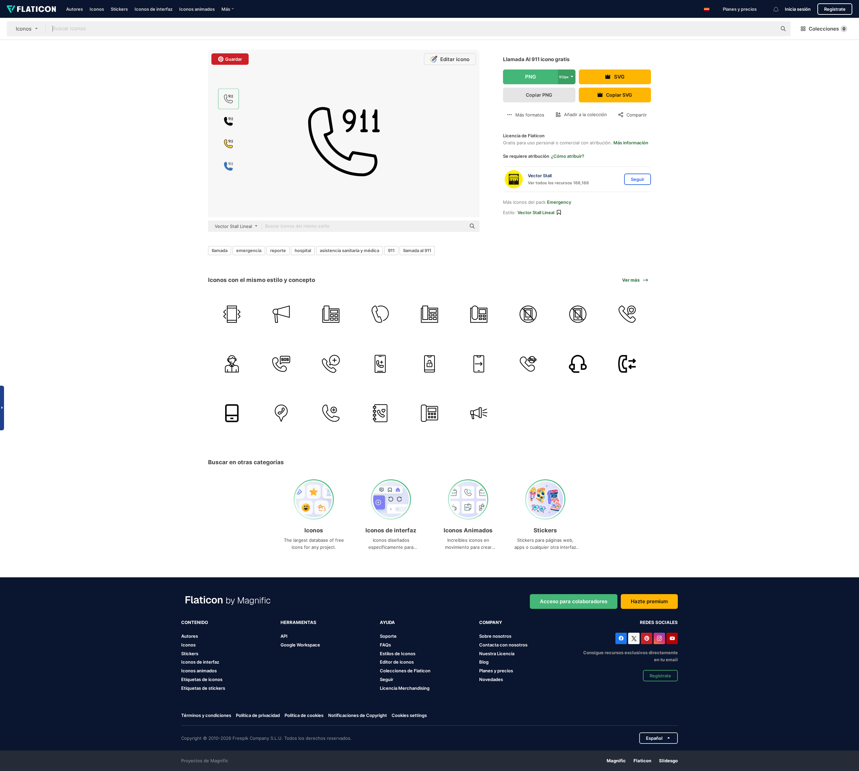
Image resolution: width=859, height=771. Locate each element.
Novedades (491, 679)
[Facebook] (621, 638)
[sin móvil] (577, 314)
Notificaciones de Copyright (357, 715)
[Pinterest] (646, 638)
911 (391, 250)
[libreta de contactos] (380, 413)
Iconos (97, 9)
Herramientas (298, 622)
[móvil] (231, 413)
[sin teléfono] (528, 314)
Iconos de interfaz (153, 9)
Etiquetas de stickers (203, 688)
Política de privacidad (258, 715)
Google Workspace (300, 644)
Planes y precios (740, 9)
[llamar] (380, 314)
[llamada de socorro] (281, 363)
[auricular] (577, 363)
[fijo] (429, 314)
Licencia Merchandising (405, 688)
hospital (303, 250)
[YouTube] (672, 638)
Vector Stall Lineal (535, 212)
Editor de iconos (397, 662)
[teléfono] (478, 314)
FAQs (385, 644)
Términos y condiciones (206, 715)
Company (490, 622)
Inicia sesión (798, 9)
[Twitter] (634, 638)
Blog (484, 662)
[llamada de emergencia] (330, 363)
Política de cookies (304, 715)
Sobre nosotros (495, 636)
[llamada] (627, 314)
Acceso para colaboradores (573, 601)
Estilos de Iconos (397, 653)
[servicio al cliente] (231, 363)
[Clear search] (768, 28)
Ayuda (387, 622)
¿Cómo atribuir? (567, 156)
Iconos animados (197, 9)
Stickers (119, 9)
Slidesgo (668, 760)
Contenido (194, 622)
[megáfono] (281, 314)
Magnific (616, 760)
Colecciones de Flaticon (405, 670)
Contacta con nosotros (503, 644)
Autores (74, 9)
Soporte (388, 636)
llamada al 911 (417, 250)
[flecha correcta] (478, 363)
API (284, 636)
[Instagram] (659, 638)
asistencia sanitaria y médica (349, 250)
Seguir (386, 679)
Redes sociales (659, 622)
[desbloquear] (429, 363)
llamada (220, 250)
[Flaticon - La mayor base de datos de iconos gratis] (31, 9)
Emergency (559, 202)
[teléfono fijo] (330, 314)
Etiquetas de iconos (201, 679)
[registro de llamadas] (627, 363)
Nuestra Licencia (496, 653)
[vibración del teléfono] (231, 314)
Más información (630, 142)
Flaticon (642, 760)
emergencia (248, 250)
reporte (278, 250)
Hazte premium (649, 601)
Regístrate (835, 9)
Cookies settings (409, 715)
